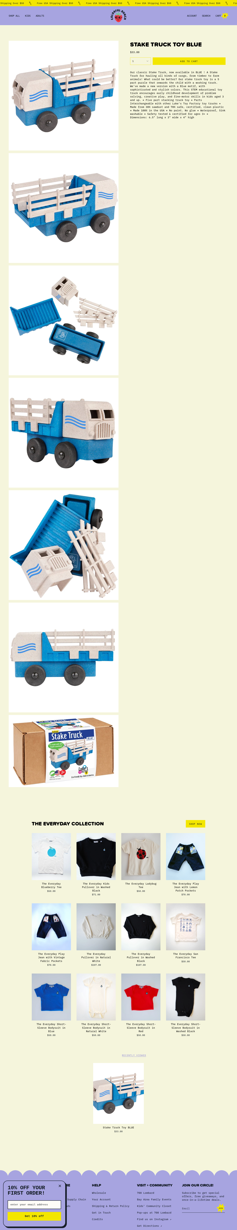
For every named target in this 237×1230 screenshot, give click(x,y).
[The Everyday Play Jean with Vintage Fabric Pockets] (51, 926)
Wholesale (99, 1192)
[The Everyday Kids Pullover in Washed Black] (96, 856)
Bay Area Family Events (154, 1199)
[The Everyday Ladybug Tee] (140, 856)
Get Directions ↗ (149, 1225)
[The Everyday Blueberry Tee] (51, 856)
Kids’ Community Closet (154, 1206)
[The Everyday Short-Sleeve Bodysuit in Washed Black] (185, 997)
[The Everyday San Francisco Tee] (185, 926)
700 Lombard (145, 1192)
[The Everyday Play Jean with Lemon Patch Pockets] (185, 856)
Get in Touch (101, 1212)
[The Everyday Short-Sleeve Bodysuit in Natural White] (96, 997)
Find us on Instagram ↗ (154, 1219)
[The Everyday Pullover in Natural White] (96, 926)
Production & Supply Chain (66, 1199)
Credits (97, 1219)
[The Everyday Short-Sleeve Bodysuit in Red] (140, 997)
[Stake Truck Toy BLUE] (118, 1093)
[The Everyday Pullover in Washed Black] (140, 926)
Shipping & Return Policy (110, 1206)
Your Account (101, 1199)
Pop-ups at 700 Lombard (154, 1212)
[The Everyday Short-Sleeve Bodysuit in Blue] (51, 997)
